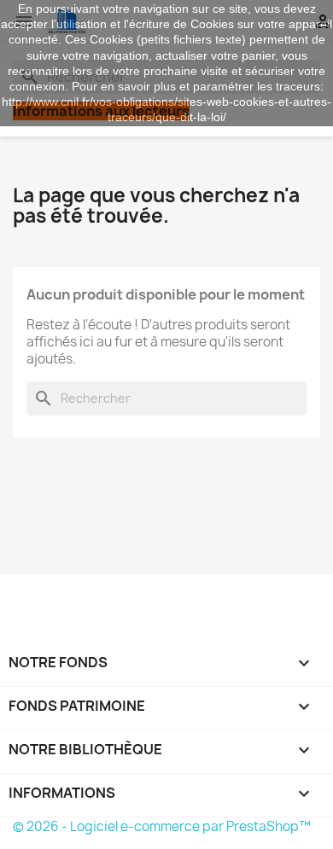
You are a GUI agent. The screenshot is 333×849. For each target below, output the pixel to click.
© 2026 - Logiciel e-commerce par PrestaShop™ (162, 826)
